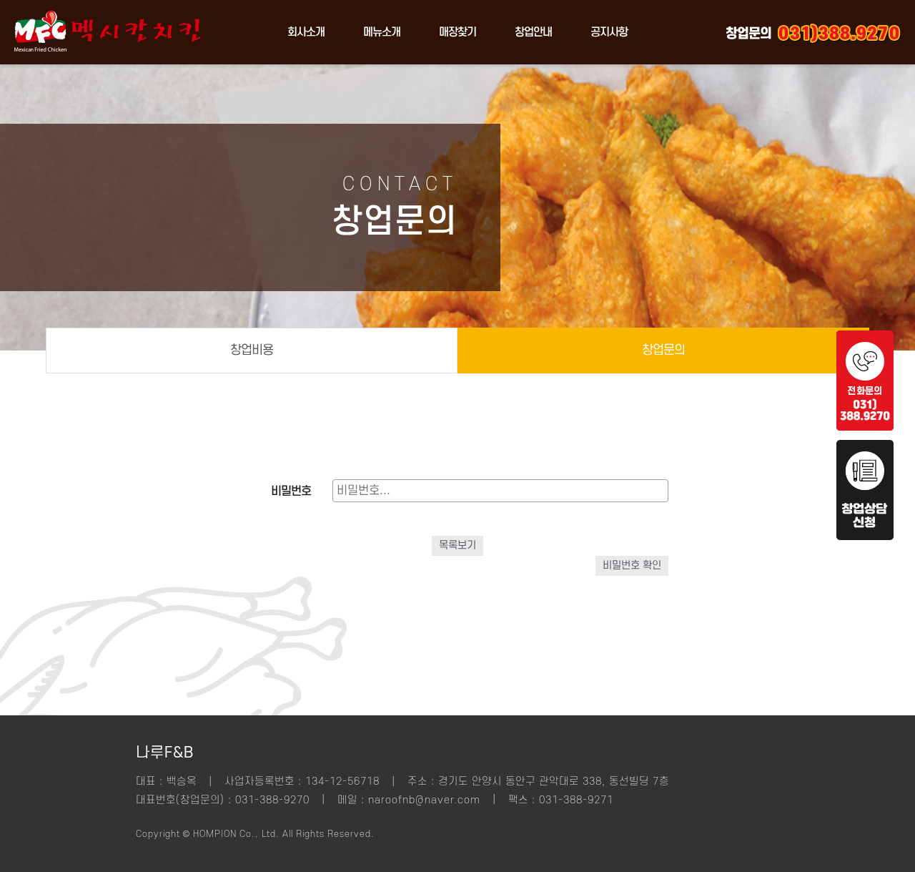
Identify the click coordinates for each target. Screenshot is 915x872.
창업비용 (251, 350)
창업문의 (663, 350)
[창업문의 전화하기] (839, 32)
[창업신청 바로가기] (865, 536)
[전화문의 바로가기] (865, 427)
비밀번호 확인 (632, 565)
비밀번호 (291, 491)
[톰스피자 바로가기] (107, 60)
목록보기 (457, 545)
